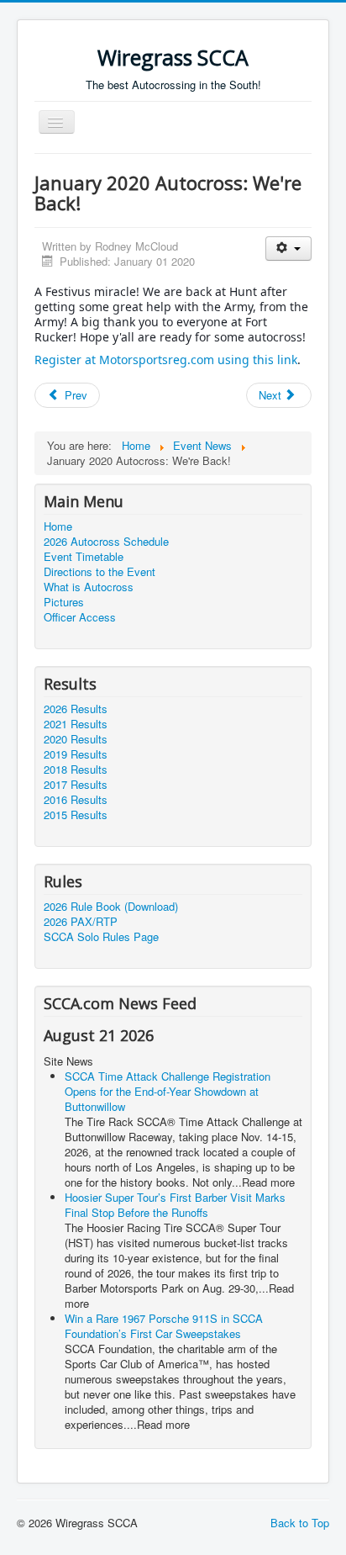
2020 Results (75, 739)
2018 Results (75, 769)
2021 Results (75, 724)
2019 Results (75, 754)
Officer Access (80, 617)
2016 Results (75, 799)
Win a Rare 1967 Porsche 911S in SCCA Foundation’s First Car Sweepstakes (164, 1325)
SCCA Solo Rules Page (101, 936)
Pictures (64, 602)
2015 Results (75, 814)
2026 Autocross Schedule (106, 541)
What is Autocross (89, 587)
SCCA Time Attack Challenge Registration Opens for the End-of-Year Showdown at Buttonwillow (167, 1091)
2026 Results (75, 709)
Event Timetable (83, 556)
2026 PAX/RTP (81, 921)
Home (58, 526)
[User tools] (288, 248)
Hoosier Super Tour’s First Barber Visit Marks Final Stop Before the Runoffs (175, 1204)
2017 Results (75, 784)
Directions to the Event (99, 571)
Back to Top (299, 1523)
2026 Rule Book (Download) (111, 906)
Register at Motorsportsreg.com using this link (165, 360)
